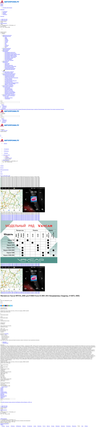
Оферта (1, 397)
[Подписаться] (1, 400)
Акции (1, 388)
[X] (5, 305)
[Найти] (3, 103)
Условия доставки (3, 392)
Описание (4, 341)
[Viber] (7, 305)
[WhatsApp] (9, 305)
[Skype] (10, 305)
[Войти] (0, 133)
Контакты (2, 393)
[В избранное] (1, 302)
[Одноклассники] (2, 305)
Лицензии (4, 12)
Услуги (1, 390)
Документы (5, 14)
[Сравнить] (1, 303)
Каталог (2, 387)
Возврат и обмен (3, 395)
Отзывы (4, 13)
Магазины (2, 394)
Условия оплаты (3, 391)
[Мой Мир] (4, 305)
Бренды (1, 389)
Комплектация (5, 342)
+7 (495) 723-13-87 (3, 19)
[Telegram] (12, 305)
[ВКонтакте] (1, 305)
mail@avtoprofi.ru (3, 23)
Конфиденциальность (4, 423)
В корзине (6, 333)
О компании (5, 11)
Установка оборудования (7, 7)
